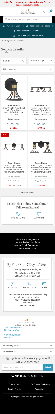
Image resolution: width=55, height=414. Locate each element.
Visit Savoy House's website (12, 336)
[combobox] (27, 19)
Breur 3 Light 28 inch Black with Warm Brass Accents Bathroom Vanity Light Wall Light (14, 169)
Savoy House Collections (14, 40)
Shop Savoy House (11, 345)
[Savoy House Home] (27, 12)
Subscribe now (36, 2)
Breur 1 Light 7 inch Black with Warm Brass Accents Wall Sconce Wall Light (14, 111)
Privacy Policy (15, 384)
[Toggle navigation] (4, 11)
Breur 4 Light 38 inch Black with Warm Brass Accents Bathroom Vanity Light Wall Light (41, 111)
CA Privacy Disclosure (40, 384)
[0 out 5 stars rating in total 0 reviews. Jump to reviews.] (14, 124)
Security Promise (15, 389)
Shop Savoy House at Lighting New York (13, 328)
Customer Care (9, 351)
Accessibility (40, 389)
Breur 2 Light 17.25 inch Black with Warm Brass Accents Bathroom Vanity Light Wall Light (41, 169)
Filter (9, 69)
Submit (48, 367)
